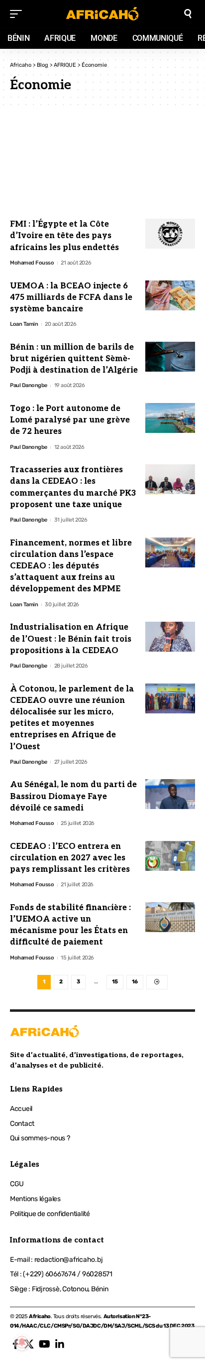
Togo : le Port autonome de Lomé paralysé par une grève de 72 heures (70, 420)
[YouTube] (44, 1344)
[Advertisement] (102, 163)
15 (115, 981)
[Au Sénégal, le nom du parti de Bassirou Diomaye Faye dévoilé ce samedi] (170, 794)
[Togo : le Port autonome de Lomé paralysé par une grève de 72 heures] (170, 418)
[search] (188, 13)
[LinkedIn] (60, 1344)
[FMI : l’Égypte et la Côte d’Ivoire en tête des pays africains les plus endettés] (170, 234)
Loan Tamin (24, 324)
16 (135, 981)
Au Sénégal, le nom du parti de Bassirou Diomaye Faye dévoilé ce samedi (73, 796)
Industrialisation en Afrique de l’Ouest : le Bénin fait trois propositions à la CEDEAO (70, 639)
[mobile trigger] (18, 14)
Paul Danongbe (28, 385)
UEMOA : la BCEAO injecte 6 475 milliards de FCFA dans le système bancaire (71, 297)
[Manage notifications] (22, 1342)
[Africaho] (103, 13)
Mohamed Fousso (32, 263)
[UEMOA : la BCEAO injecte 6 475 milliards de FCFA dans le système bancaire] (170, 295)
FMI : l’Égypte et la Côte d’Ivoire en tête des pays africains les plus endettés (64, 236)
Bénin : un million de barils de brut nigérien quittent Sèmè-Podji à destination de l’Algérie (74, 359)
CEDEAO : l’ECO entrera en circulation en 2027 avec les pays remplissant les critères (70, 858)
